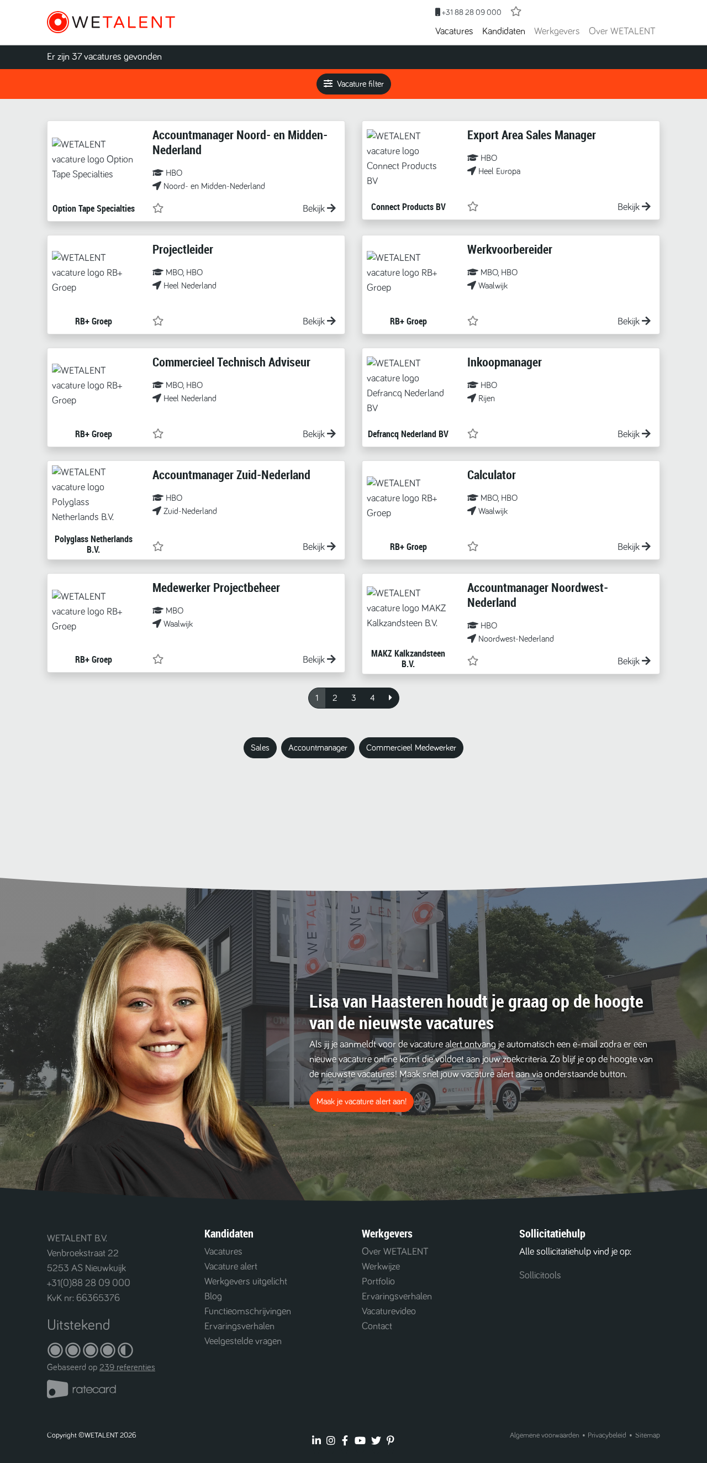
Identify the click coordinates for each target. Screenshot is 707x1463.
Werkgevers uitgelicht (245, 1282)
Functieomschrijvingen (247, 1312)
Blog (213, 1297)
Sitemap (647, 1435)
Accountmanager (317, 747)
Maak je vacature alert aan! (361, 1101)
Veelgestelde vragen (243, 1341)
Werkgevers (557, 31)
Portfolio (378, 1282)
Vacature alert (230, 1267)
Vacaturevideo (389, 1312)
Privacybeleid (607, 1435)
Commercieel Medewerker (411, 747)
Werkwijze (381, 1267)
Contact (377, 1326)
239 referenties (127, 1367)
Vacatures (454, 31)
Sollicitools (540, 1276)
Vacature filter (360, 84)
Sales (260, 747)
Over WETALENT (622, 31)
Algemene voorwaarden (544, 1435)
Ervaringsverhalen (239, 1326)
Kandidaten (503, 31)
